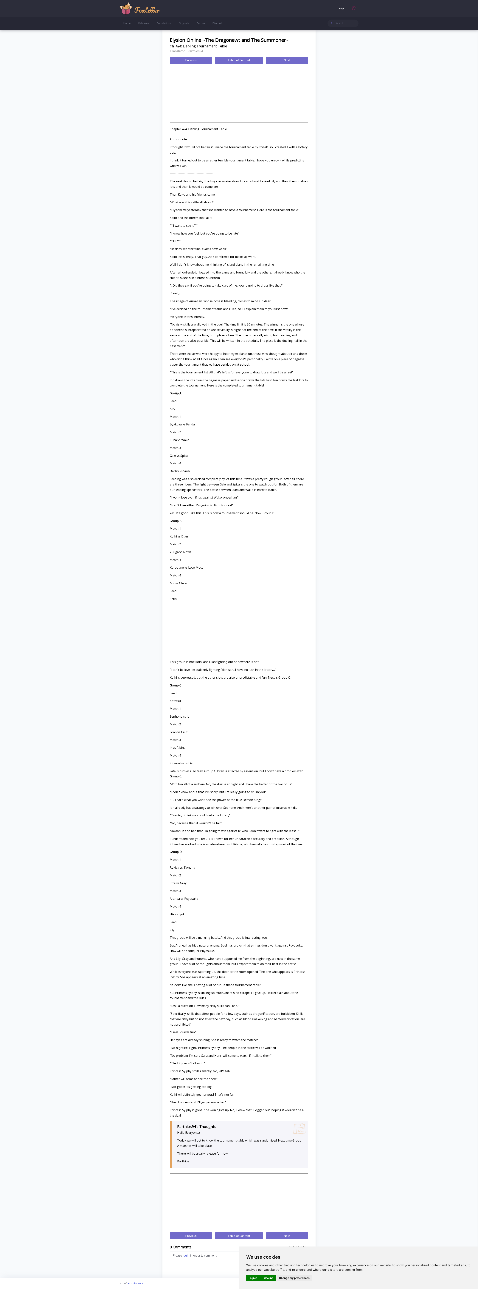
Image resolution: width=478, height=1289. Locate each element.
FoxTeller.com (135, 1283)
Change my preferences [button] (294, 1277)
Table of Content (239, 60)
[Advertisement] (239, 93)
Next (287, 60)
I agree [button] (253, 1277)
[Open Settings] (353, 8)
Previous (191, 60)
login (186, 1255)
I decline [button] (268, 1277)
